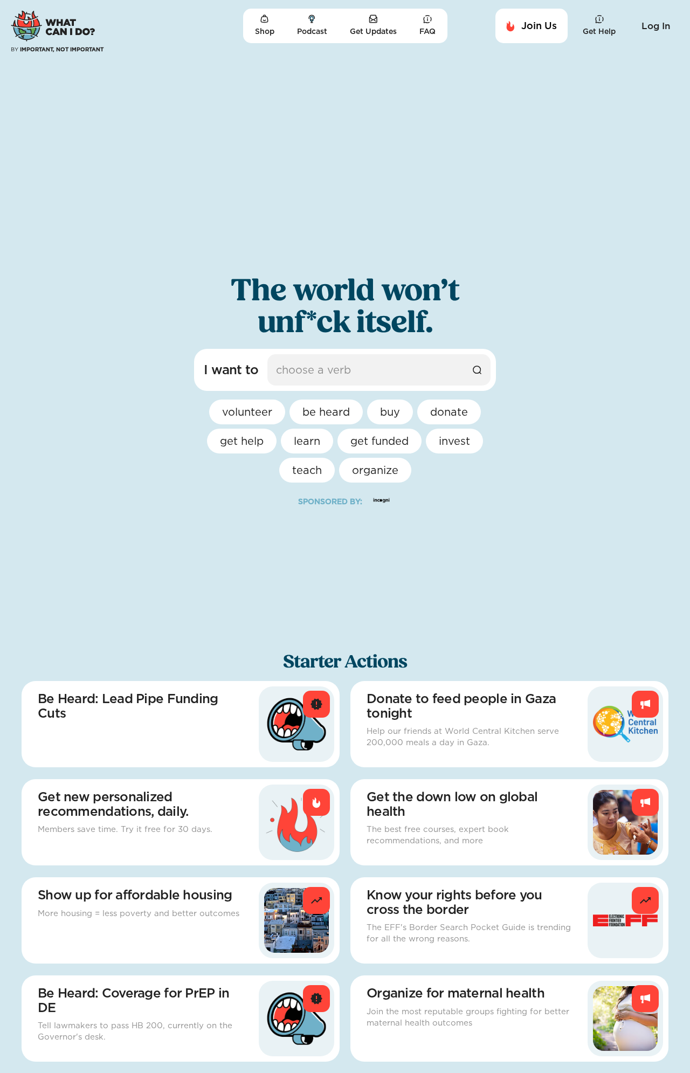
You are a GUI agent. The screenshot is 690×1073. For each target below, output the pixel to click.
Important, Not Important (57, 49)
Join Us (539, 25)
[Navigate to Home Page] (53, 26)
